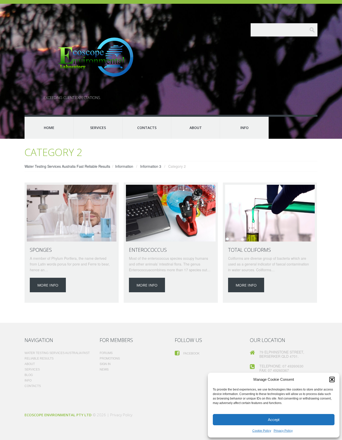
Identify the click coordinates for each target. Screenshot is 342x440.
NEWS (104, 369)
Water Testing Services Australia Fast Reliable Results (67, 166)
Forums (106, 352)
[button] (331, 379)
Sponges (41, 249)
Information (124, 166)
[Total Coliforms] (270, 213)
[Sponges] (71, 213)
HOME (49, 127)
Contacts (146, 127)
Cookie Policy (261, 430)
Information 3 (150, 166)
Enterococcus (148, 249)
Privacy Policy (283, 430)
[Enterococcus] (171, 213)
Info (244, 127)
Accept (273, 420)
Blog (29, 375)
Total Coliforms (249, 249)
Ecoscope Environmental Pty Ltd (58, 414)
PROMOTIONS (110, 358)
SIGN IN (105, 364)
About (196, 127)
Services (98, 127)
